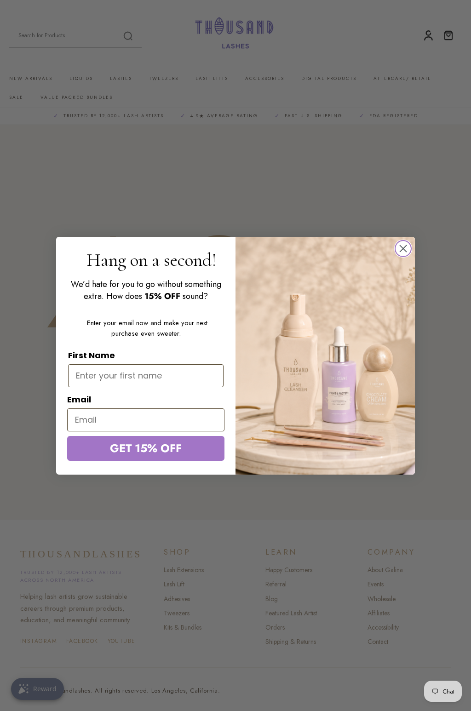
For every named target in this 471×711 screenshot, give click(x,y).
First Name (91, 355)
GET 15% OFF (146, 448)
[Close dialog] (403, 249)
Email (79, 399)
